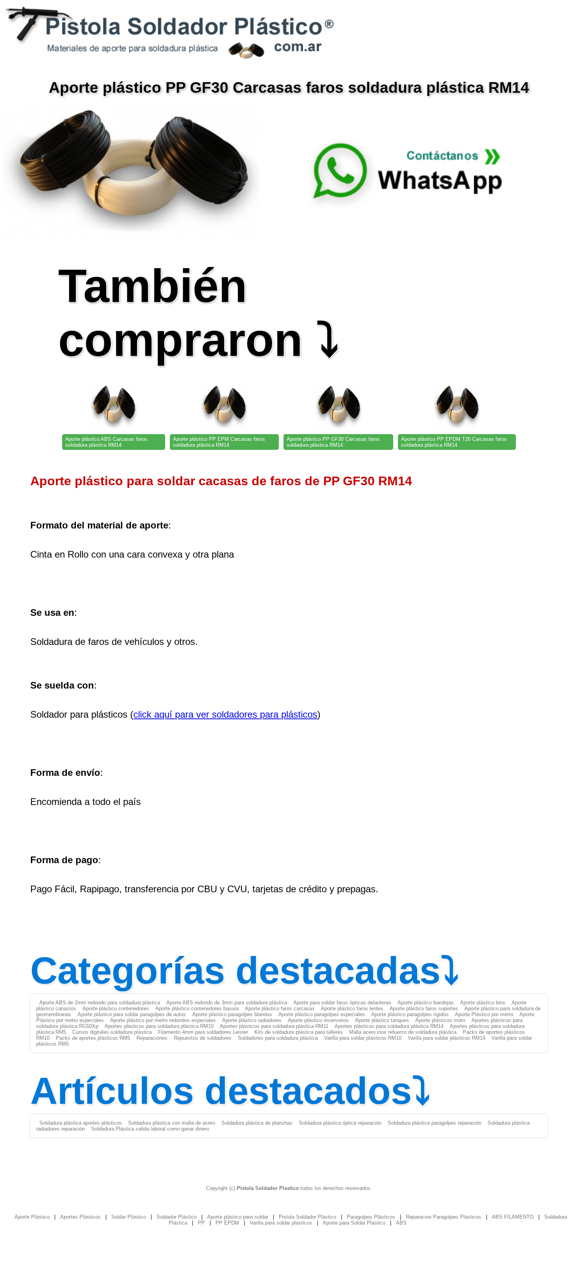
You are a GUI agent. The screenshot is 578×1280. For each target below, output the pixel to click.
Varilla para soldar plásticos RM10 (362, 1038)
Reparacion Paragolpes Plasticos (443, 1217)
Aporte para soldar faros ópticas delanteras (342, 1003)
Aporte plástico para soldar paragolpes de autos (131, 1014)
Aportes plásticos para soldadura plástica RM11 (274, 1026)
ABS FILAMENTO (513, 1217)
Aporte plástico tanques (382, 1020)
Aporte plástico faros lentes (352, 1008)
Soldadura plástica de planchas (257, 1123)
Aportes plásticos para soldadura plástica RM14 (389, 1026)
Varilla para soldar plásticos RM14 (446, 1038)
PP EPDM (227, 1223)
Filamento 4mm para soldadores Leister (203, 1032)
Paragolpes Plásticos (371, 1217)
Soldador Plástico (176, 1217)
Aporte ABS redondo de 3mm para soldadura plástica (226, 1003)
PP (201, 1223)
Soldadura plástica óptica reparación (340, 1123)
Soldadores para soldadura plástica (278, 1038)
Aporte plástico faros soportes (424, 1008)
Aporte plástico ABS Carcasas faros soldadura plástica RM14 (106, 442)
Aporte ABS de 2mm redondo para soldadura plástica (99, 1003)
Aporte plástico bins (482, 1003)
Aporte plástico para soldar (237, 1217)
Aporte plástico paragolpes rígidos (410, 1014)
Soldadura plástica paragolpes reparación (434, 1123)
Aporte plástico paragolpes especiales (321, 1014)
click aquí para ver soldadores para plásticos (225, 714)
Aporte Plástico (32, 1217)
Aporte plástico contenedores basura (197, 1008)
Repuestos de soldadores (203, 1038)
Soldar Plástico (128, 1217)
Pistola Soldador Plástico (307, 1217)
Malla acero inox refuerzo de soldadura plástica (403, 1032)
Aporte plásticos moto (440, 1020)
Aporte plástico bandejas (426, 1003)
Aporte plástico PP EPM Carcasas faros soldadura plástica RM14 (219, 442)
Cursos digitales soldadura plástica (112, 1032)
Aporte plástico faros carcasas (280, 1008)
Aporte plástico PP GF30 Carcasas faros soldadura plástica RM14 (333, 442)
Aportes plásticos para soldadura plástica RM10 (159, 1026)
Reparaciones (152, 1038)
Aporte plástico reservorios (318, 1020)
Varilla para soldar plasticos (281, 1223)
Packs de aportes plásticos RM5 (93, 1038)
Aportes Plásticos (80, 1217)
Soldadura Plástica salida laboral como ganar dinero (150, 1129)
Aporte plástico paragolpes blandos (232, 1014)
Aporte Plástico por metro (484, 1014)
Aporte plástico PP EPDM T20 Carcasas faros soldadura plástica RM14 (454, 442)
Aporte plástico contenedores (116, 1008)
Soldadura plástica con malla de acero (171, 1123)
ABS (401, 1223)
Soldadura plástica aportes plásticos (80, 1123)
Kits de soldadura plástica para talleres (298, 1032)
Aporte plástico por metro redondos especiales (163, 1020)
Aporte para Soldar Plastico (354, 1223)
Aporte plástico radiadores (252, 1020)
